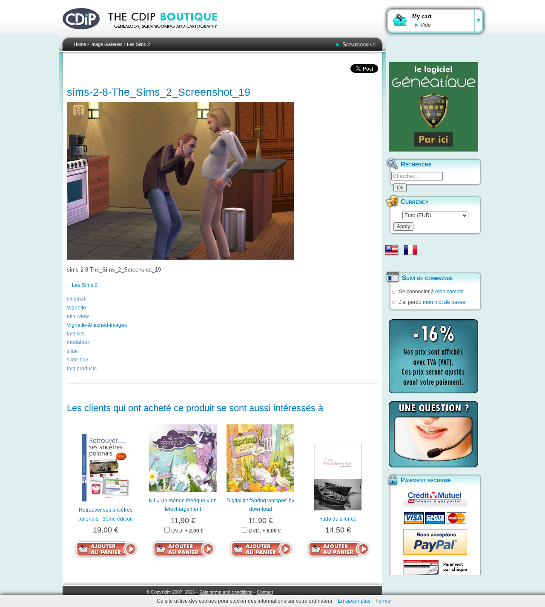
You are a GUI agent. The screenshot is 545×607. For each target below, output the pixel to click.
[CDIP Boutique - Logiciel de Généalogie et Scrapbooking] (168, 34)
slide (72, 351)
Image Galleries (106, 44)
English (392, 250)
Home (80, 44)
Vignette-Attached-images (97, 325)
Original (76, 299)
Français (410, 250)
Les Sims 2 (138, 44)
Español (392, 263)
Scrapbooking (359, 44)
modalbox (78, 342)
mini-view (78, 316)
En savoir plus (354, 601)
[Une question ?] (433, 434)
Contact (265, 592)
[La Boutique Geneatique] (433, 107)
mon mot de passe (444, 302)
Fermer (384, 601)
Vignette (76, 308)
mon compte (449, 292)
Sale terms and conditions (225, 592)
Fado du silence (337, 519)
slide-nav (77, 360)
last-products (82, 369)
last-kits (75, 334)
